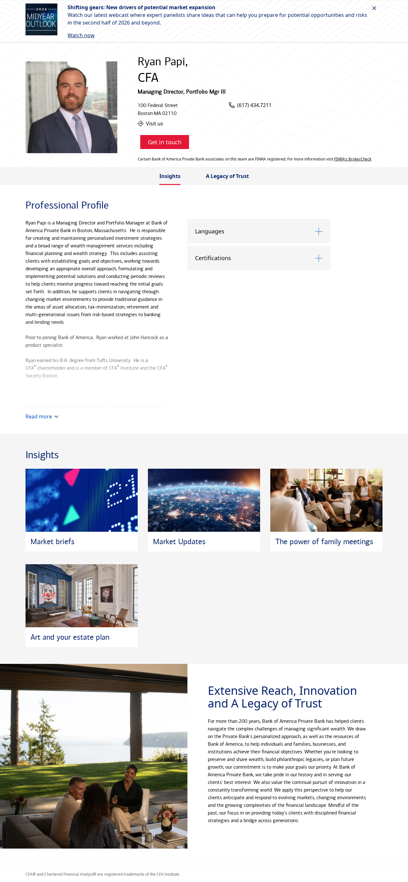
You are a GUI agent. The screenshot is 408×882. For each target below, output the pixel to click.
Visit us (154, 123)
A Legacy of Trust (227, 176)
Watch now (81, 35)
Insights (169, 176)
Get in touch (164, 142)
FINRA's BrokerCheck (352, 159)
